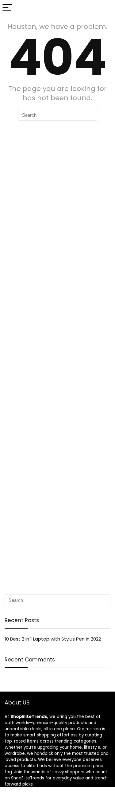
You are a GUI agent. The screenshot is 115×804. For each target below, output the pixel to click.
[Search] (105, 8)
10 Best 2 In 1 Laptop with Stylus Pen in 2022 (53, 639)
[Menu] (7, 8)
